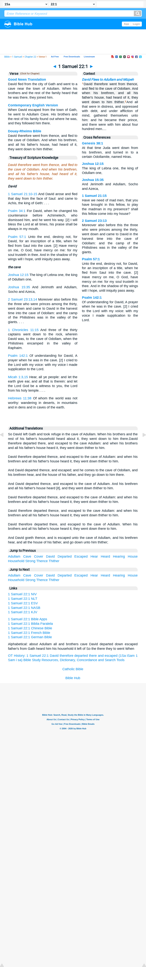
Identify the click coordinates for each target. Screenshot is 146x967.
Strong (30, 561)
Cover (38, 556)
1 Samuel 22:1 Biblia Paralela (30, 624)
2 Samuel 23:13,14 (22, 299)
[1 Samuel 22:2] (141, 443)
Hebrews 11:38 (19, 398)
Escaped (81, 556)
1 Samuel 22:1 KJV (22, 612)
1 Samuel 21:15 (94, 196)
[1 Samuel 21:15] (5, 443)
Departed (65, 556)
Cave (27, 556)
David (50, 556)
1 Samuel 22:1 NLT (22, 599)
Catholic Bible (72, 669)
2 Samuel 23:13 (94, 221)
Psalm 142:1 (18, 356)
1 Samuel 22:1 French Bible (29, 633)
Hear (94, 556)
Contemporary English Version (33, 105)
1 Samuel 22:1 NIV (22, 594)
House (133, 556)
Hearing (119, 556)
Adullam (14, 556)
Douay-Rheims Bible (24, 131)
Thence (42, 561)
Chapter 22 (30, 56)
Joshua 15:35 (19, 287)
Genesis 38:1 (92, 143)
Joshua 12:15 (18, 275)
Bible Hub (72, 678)
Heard (105, 556)
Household (16, 561)
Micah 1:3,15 (18, 377)
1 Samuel (17, 56)
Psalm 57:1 (17, 237)
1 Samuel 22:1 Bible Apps (27, 619)
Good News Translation (27, 79)
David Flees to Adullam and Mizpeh (108, 79)
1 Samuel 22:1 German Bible (30, 637)
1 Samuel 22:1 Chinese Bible (30, 628)
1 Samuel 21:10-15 (22, 194)
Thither (54, 561)
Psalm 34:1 (16, 211)
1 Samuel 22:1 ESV (23, 603)
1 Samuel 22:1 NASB (24, 608)
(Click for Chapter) (29, 73)
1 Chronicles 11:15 (23, 330)
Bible (7, 56)
